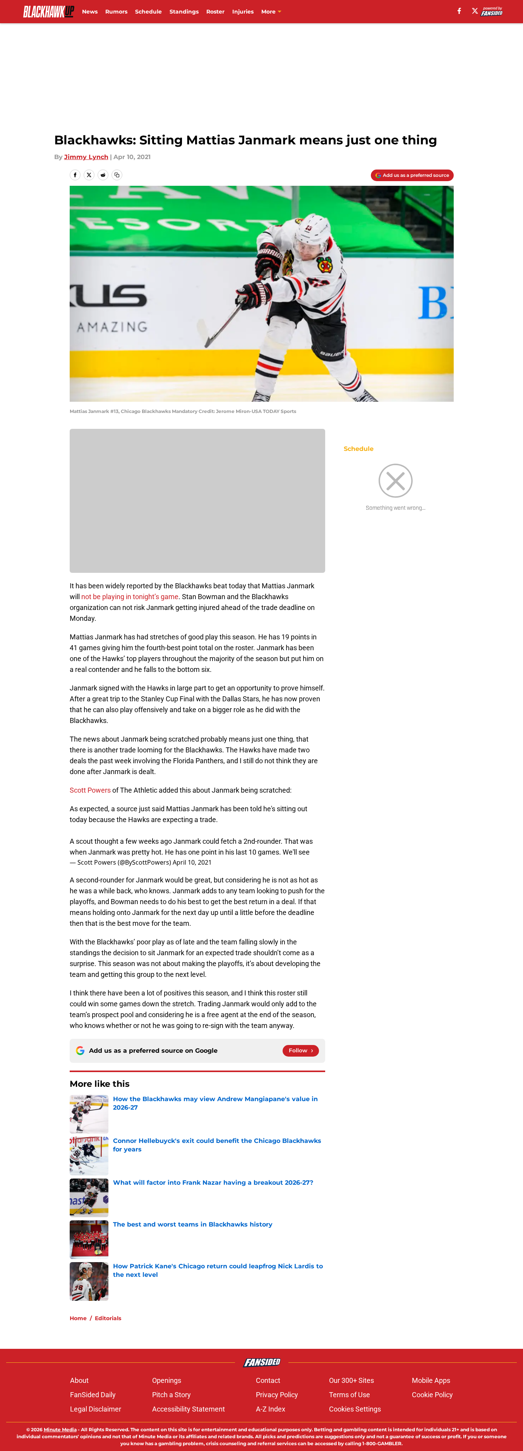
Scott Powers (90, 790)
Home (78, 1318)
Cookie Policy (432, 1395)
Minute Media (60, 1429)
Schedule (148, 11)
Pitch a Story (171, 1395)
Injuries (243, 11)
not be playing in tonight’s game (129, 597)
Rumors (116, 11)
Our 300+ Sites (351, 1380)
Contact (268, 1380)
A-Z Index (270, 1409)
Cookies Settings (355, 1409)
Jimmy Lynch (86, 157)
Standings (184, 11)
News (90, 11)
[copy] (116, 175)
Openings (166, 1380)
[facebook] (459, 11)
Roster (215, 11)
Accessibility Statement (188, 1409)
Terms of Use (349, 1395)
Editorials (108, 1318)
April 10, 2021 (192, 862)
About (79, 1380)
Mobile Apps (431, 1380)
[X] (475, 11)
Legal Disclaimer (95, 1409)
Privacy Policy (277, 1395)
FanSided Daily (93, 1395)
